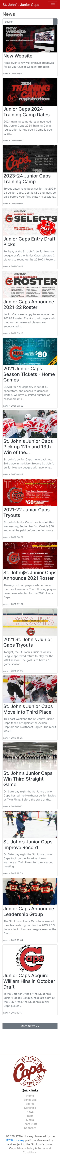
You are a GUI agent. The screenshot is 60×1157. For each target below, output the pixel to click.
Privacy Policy (25, 1148)
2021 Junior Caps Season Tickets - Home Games (29, 374)
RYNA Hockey (15, 1140)
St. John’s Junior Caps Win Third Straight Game (27, 778)
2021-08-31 (17, 537)
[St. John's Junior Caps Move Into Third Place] (30, 689)
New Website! (18, 56)
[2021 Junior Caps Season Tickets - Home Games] (30, 351)
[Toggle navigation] (52, 4)
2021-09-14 (17, 266)
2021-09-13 (17, 333)
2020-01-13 (17, 474)
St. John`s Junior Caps (21, 5)
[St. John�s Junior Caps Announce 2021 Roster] (30, 555)
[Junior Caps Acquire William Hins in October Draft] (30, 958)
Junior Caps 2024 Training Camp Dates (26, 111)
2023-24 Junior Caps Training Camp (27, 178)
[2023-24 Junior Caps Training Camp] (30, 158)
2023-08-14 (17, 203)
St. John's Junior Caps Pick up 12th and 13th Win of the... (28, 446)
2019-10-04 (17, 940)
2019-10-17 (16, 1013)
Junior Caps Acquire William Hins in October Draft (29, 981)
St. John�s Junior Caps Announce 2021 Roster (29, 575)
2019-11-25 (17, 738)
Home (30, 1095)
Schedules (30, 1099)
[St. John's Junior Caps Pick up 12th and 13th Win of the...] (30, 424)
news (5, 73)
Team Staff (30, 1123)
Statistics (30, 1107)
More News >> (30, 1026)
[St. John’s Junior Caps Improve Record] (30, 824)
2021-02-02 (17, 406)
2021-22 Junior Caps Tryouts (26, 512)
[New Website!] (30, 38)
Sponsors (30, 1128)
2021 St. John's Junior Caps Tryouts (27, 642)
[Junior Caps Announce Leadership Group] (30, 891)
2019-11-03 (17, 873)
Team (30, 1115)
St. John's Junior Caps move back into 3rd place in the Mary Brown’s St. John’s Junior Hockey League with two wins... (29, 463)
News (30, 1111)
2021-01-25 (17, 671)
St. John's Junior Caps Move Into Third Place (28, 709)
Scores (30, 1103)
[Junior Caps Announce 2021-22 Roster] (30, 284)
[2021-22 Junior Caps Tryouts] (30, 492)
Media (30, 1119)
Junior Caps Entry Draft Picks (29, 241)
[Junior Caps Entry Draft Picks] (30, 221)
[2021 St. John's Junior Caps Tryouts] (30, 622)
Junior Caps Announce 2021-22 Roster (28, 304)
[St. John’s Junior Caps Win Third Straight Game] (30, 756)
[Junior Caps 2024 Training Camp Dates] (30, 92)
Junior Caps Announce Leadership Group (28, 911)
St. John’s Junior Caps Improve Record (27, 844)
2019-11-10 (16, 806)
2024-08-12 (17, 73)
